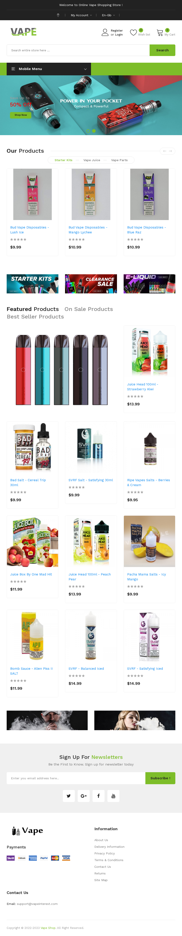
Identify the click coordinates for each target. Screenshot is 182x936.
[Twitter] (69, 796)
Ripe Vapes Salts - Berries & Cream (148, 482)
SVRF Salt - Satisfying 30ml (91, 480)
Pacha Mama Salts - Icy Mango (146, 576)
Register (117, 30)
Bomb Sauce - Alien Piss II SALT (31, 671)
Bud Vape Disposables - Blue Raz (146, 229)
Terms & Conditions (108, 860)
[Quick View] (52, 211)
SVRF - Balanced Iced (86, 669)
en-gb (107, 15)
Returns (100, 873)
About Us (101, 840)
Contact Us (102, 866)
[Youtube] (113, 796)
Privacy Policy (104, 853)
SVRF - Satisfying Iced (145, 669)
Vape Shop (48, 928)
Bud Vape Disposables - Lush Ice (29, 229)
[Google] (84, 796)
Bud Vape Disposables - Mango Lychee (88, 229)
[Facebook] (99, 796)
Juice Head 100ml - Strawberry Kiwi (142, 386)
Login (119, 34)
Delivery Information (109, 846)
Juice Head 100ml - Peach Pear (90, 576)
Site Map (101, 880)
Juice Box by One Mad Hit (31, 574)
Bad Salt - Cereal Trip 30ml (28, 482)
